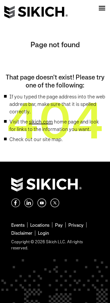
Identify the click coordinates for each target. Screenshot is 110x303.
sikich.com (41, 121)
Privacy (76, 225)
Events (18, 225)
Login (43, 233)
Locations (39, 225)
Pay (59, 225)
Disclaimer (21, 233)
